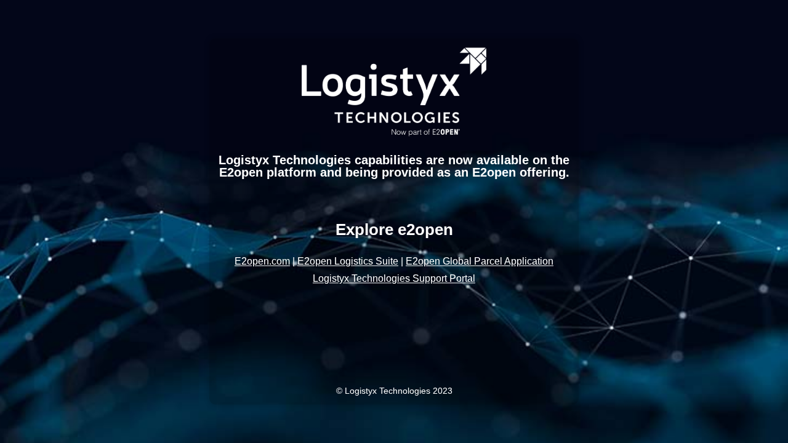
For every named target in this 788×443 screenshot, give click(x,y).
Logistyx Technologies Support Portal (394, 279)
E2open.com (262, 262)
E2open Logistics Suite (347, 262)
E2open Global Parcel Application (479, 262)
